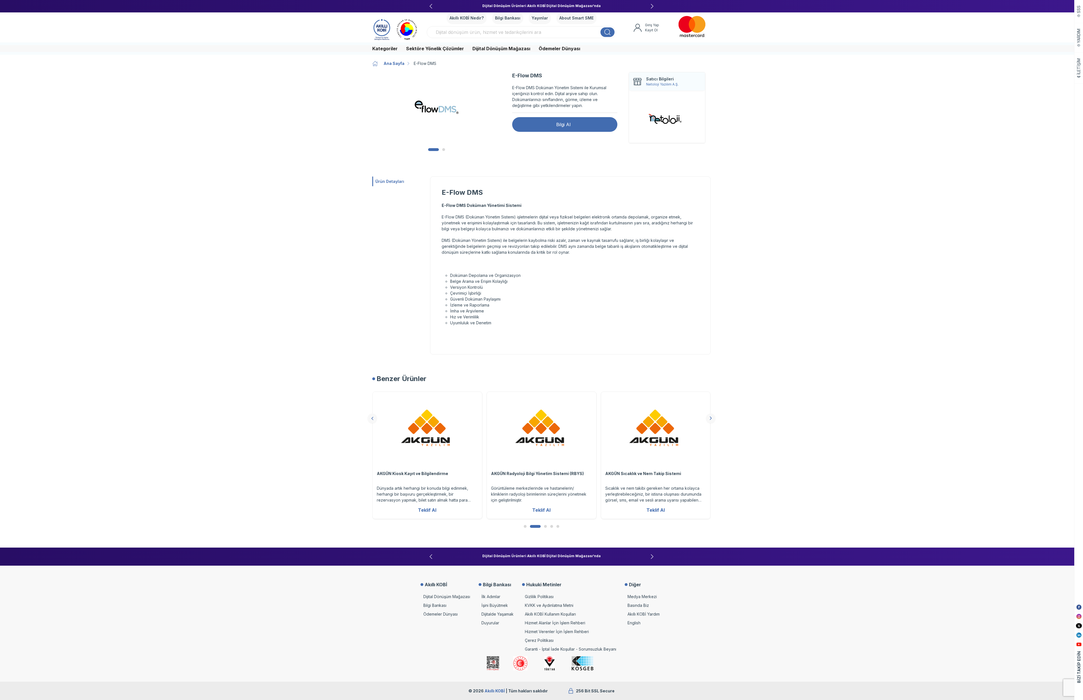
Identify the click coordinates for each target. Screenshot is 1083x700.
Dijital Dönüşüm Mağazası (501, 48)
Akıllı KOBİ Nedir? (467, 18)
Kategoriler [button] (385, 48)
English (634, 622)
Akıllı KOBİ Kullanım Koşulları (550, 614)
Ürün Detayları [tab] (389, 181)
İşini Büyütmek (494, 605)
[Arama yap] (607, 32)
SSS (1079, 9)
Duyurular (490, 622)
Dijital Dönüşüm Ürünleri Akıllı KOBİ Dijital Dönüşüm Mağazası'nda (541, 6)
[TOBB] (407, 29)
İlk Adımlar (490, 596)
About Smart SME (576, 18)
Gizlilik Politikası (539, 596)
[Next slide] (652, 6)
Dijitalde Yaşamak (497, 614)
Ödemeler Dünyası (559, 48)
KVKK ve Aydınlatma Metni (549, 605)
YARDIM (1079, 36)
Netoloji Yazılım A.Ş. (662, 84)
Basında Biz (638, 605)
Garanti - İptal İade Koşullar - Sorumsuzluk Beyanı (570, 649)
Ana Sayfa (394, 63)
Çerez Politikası (539, 640)
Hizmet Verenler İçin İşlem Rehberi (557, 631)
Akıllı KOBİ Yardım (644, 614)
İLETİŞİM (1079, 66)
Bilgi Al (563, 124)
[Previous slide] (431, 6)
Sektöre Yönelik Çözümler (435, 48)
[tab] (433, 149)
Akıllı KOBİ (495, 690)
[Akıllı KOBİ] (381, 29)
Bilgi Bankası (507, 18)
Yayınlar (540, 18)
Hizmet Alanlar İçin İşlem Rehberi (555, 622)
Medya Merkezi (642, 596)
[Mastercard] (692, 26)
